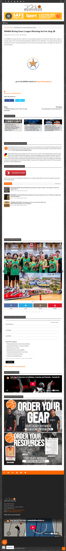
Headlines (11, 27)
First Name (8, 330)
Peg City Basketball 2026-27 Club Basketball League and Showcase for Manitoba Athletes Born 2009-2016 (32, 128)
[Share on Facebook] (9, 100)
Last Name (8, 336)
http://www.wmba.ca (44, 81)
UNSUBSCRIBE (21, 366)
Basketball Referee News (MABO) (15, 350)
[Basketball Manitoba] (33, 8)
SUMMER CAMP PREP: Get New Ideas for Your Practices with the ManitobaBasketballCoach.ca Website (28, 203)
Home (6, 27)
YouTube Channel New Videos (15, 354)
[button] (4, 271)
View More (57, 183)
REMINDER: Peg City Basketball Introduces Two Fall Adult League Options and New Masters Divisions (52, 128)
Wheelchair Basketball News (14, 356)
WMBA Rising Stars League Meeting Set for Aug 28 (29, 31)
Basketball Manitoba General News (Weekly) (18, 344)
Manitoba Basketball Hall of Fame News (17, 352)
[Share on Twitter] (20, 100)
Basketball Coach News (13, 348)
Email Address (10, 324)
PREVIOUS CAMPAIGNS (10, 366)
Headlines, (23, 34)
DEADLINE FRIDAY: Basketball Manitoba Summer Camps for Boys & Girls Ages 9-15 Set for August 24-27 (12, 127)
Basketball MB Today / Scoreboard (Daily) (17, 346)
